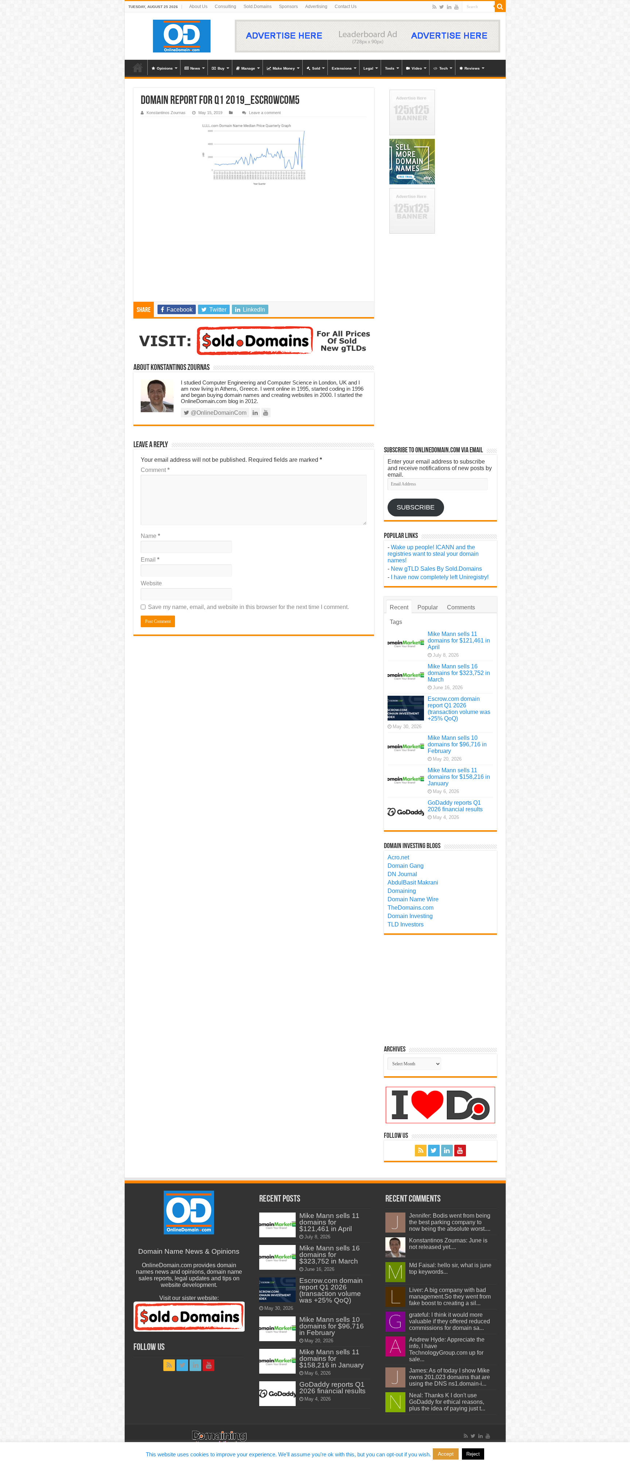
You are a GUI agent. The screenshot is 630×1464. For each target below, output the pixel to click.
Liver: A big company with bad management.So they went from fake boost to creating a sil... (450, 1296)
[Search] (500, 6)
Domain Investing (410, 916)
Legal (368, 68)
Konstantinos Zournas (166, 112)
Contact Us (346, 6)
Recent (399, 607)
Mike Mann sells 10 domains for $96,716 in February (457, 744)
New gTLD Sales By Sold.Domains (436, 569)
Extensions (342, 68)
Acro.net (398, 857)
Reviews (472, 68)
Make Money (284, 68)
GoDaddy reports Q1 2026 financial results (455, 806)
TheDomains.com (410, 908)
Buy (221, 68)
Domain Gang (406, 866)
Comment (155, 470)
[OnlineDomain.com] (182, 36)
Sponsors (288, 6)
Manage (248, 68)
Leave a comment (265, 112)
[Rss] (434, 7)
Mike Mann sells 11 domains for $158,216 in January (459, 776)
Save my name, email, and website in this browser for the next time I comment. (248, 607)
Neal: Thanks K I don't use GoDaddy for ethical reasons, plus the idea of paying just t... (447, 1402)
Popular (427, 607)
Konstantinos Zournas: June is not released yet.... (448, 1243)
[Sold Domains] (253, 341)
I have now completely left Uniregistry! (440, 577)
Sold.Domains (258, 6)
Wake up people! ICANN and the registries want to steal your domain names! (433, 553)
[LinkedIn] (449, 7)
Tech (443, 68)
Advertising (316, 6)
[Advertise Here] (367, 36)
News (195, 68)
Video (417, 68)
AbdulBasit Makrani (413, 882)
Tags (396, 622)
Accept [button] (446, 1454)
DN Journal (402, 874)
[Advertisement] (254, 247)
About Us (198, 6)
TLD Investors (406, 924)
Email (150, 560)
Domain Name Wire (413, 899)
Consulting (225, 6)
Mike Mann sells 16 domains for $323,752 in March (459, 673)
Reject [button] (473, 1454)
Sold (316, 68)
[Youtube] (456, 7)
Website (151, 583)
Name (150, 536)
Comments (461, 607)
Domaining (402, 891)
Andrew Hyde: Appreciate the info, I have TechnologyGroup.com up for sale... (447, 1349)
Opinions (165, 68)
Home (137, 67)
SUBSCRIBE (416, 507)
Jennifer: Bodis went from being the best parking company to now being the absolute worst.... (449, 1222)
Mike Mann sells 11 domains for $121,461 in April (459, 640)
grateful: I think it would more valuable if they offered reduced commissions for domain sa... (449, 1321)
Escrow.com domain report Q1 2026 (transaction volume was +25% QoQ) (459, 709)
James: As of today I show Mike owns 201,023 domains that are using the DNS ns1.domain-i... (449, 1377)
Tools (389, 68)
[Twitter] (442, 7)
